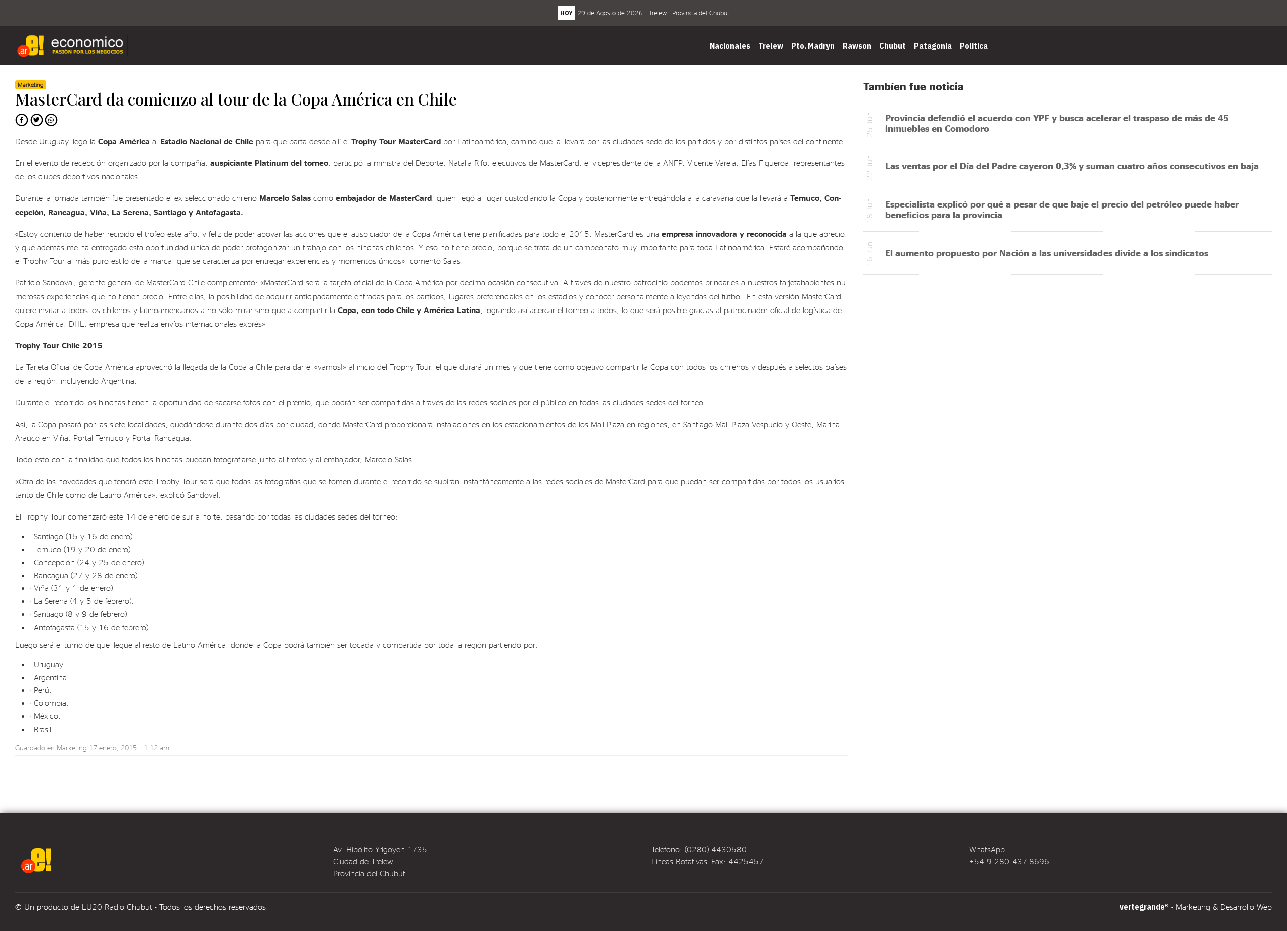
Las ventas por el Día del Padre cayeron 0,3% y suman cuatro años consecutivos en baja (1072, 165)
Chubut (892, 46)
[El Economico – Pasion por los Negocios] (73, 45)
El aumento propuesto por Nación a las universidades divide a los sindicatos (1046, 252)
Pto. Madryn (813, 46)
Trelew (770, 46)
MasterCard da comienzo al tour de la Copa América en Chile (236, 99)
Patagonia (933, 46)
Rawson (857, 46)
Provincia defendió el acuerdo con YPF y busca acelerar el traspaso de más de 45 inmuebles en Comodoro (1057, 123)
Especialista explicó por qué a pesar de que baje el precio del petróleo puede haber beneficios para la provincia (1062, 209)
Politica (974, 46)
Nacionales (730, 46)
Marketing (72, 747)
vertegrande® (1144, 907)
